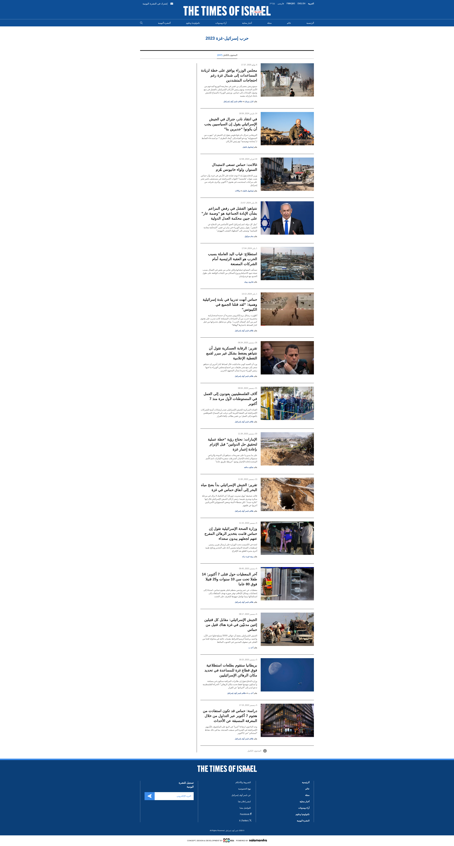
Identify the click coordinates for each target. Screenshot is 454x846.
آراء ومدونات (220, 23)
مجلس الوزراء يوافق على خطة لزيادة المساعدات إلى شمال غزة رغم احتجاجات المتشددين (229, 75)
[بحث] (141, 23)
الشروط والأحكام (243, 782)
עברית (272, 3)
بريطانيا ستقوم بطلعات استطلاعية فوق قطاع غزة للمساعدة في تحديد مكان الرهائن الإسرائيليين (230, 670)
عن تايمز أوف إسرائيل (241, 795)
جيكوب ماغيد (248, 467)
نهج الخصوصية (244, 789)
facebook (245, 814)
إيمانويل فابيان (248, 147)
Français (291, 3)
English (301, 3)
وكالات (237, 191)
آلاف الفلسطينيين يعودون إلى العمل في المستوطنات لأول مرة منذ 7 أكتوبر (230, 399)
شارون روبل (248, 282)
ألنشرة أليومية (164, 23)
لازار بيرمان (249, 101)
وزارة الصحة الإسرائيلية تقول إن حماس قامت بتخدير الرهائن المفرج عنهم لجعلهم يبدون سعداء (230, 533)
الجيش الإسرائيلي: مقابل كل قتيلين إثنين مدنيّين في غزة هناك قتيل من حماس (230, 625)
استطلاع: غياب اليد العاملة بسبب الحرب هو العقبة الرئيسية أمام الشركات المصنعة (232, 259)
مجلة (269, 23)
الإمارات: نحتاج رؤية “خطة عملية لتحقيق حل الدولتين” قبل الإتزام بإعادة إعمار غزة (232, 444)
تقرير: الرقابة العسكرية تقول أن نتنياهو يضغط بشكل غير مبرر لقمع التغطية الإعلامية (231, 353)
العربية (311, 3)
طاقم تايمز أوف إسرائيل (232, 101)
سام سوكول (249, 236)
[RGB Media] (229, 840)
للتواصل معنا (245, 808)
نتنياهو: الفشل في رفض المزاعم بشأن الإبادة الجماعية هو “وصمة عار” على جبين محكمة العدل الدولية (229, 213)
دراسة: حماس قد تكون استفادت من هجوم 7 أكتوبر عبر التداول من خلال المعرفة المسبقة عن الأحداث (230, 716)
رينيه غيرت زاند (247, 557)
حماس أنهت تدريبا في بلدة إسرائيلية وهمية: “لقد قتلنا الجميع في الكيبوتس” (230, 304)
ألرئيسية (310, 23)
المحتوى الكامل (254, 751)
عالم (289, 23)
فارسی (281, 3)
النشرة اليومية (303, 820)
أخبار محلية (247, 23)
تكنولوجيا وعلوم (193, 23)
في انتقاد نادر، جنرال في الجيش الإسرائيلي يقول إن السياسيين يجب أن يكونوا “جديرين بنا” (230, 124)
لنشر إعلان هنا (244, 801)
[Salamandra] (258, 840)
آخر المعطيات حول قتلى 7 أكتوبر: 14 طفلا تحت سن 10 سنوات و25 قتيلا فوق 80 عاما (229, 579)
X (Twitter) (244, 820)
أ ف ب (250, 648)
